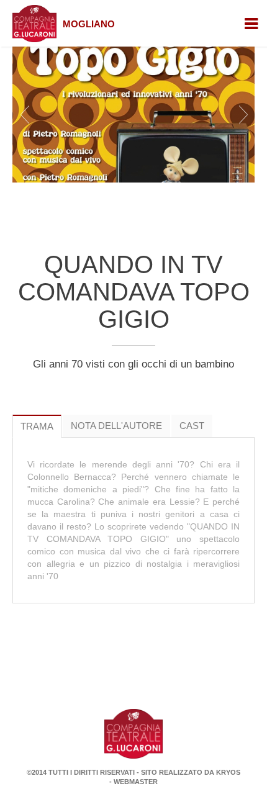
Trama (36, 426)
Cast (191, 425)
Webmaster (136, 781)
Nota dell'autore (116, 425)
